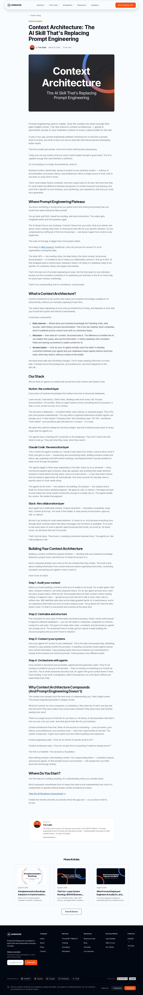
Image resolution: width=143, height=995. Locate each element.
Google (52, 979)
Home (42, 939)
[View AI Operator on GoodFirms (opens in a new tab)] (122, 978)
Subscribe (31, 962)
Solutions (40, 5)
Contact (43, 951)
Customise (117, 988)
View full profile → (49, 837)
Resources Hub (89, 939)
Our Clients (110, 947)
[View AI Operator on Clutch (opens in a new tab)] (132, 978)
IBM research (47, 247)
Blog (85, 943)
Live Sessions (89, 951)
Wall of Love (110, 943)
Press (42, 947)
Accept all (130, 988)
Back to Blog (36, 15)
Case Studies (110, 939)
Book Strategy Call (125, 5)
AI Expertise (67, 5)
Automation (66, 951)
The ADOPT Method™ (70, 939)
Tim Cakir (42, 47)
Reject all (105, 988)
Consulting (66, 947)
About (42, 943)
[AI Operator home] (14, 5)
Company (94, 5)
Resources (81, 5)
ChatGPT (27, 979)
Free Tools (53, 5)
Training (65, 943)
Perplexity (65, 979)
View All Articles (71, 912)
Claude (39, 979)
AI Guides (87, 947)
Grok (77, 979)
